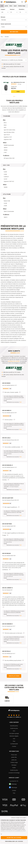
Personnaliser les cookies (14, 841)
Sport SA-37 (7, 134)
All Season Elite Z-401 (9, 158)
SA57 (5, 127)
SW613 (5, 217)
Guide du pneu (14, 728)
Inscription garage (14, 733)
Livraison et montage (14, 772)
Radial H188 (7, 201)
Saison (6, 24)
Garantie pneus (14, 725)
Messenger (14, 787)
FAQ (14, 793)
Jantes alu (14, 760)
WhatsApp (14, 784)
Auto (2, 6)
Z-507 (5, 152)
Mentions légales (14, 736)
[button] (8, 399)
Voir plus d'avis (14, 676)
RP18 (5, 122)
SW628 (5, 150)
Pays (14, 741)
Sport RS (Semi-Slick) (9, 132)
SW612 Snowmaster (9, 211)
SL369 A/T (6, 176)
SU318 (5, 179)
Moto (10, 6)
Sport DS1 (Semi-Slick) (9, 130)
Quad (15, 6)
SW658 (5, 187)
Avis (14, 731)
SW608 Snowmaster (9, 145)
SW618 (5, 147)
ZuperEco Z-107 (8, 137)
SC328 (5, 203)
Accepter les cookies (14, 837)
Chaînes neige (21, 6)
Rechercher (14, 31)
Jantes (6, 6)
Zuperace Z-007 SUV (9, 181)
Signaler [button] (5, 400)
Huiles (14, 767)
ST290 (5, 205)
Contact (14, 790)
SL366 (5, 174)
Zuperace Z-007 (8, 139)
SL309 (5, 172)
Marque (3, 17)
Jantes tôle (14, 757)
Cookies (14, 746)
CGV (14, 738)
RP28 (5, 125)
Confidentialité (14, 743)
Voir (18, 91)
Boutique (14, 765)
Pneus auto (14, 754)
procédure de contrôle (13, 361)
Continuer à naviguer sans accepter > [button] (19, 817)
